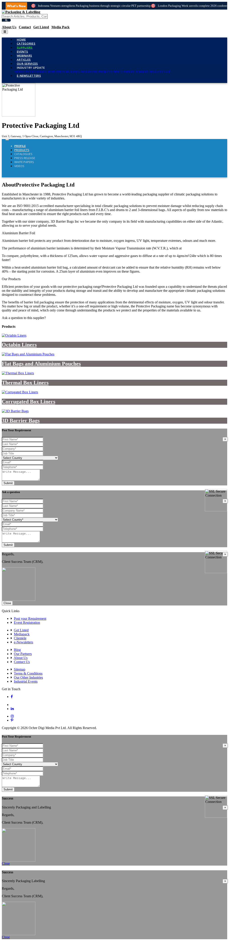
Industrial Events (26, 681)
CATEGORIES (26, 43)
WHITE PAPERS (123, 72)
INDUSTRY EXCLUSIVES (30, 72)
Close (7, 603)
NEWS (51, 72)
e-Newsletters (29, 76)
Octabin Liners (19, 345)
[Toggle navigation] (5, 32)
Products (21, 150)
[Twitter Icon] (14, 705)
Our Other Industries (28, 677)
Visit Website (15, 173)
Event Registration (27, 622)
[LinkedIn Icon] (12, 709)
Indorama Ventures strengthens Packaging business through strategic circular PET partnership (94, 5)
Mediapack (22, 634)
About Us (9, 27)
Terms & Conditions (28, 673)
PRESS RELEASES (68, 72)
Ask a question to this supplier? (24, 318)
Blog (17, 650)
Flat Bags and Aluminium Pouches (41, 364)
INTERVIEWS (89, 72)
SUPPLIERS (25, 48)
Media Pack (60, 27)
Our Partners (23, 654)
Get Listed (41, 27)
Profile (20, 146)
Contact (25, 27)
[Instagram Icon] (12, 716)
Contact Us (22, 662)
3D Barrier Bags (21, 420)
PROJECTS (105, 72)
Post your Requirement (30, 618)
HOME (21, 39)
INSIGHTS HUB (159, 72)
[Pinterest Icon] (12, 720)
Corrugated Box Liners (28, 401)
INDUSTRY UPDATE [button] (31, 68)
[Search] (6, 20)
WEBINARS (24, 56)
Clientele (20, 638)
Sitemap (19, 669)
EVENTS (22, 52)
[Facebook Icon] (12, 696)
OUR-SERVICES (27, 64)
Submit (8, 483)
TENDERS (141, 72)
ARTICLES (24, 60)
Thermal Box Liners (25, 383)
